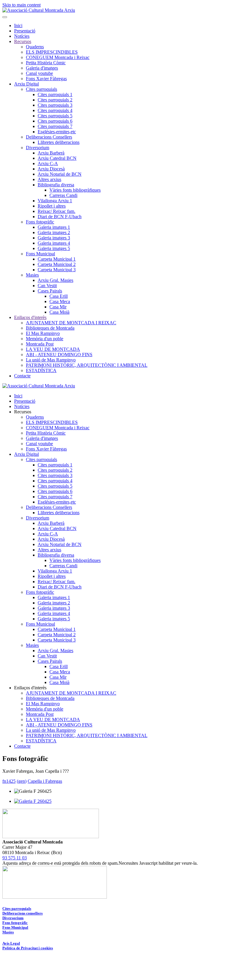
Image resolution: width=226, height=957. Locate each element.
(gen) (21, 781)
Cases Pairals (50, 290)
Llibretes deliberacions (58, 142)
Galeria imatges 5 (54, 248)
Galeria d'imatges (42, 67)
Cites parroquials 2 (55, 99)
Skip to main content (21, 4)
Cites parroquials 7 (55, 126)
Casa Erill (58, 296)
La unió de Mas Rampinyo (51, 359)
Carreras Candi (63, 195)
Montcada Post (40, 343)
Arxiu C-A (48, 163)
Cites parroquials (41, 89)
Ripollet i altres (52, 205)
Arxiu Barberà (51, 152)
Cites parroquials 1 (55, 94)
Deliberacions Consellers (49, 136)
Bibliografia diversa (56, 184)
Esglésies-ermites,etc (57, 131)
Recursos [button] (22, 411)
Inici (18, 25)
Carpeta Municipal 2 (57, 264)
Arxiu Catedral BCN (57, 158)
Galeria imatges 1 (54, 227)
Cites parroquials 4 (55, 110)
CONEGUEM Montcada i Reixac (57, 57)
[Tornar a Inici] (38, 10)
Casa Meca (59, 301)
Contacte (22, 375)
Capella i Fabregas (45, 781)
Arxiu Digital (26, 83)
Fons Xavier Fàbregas (46, 78)
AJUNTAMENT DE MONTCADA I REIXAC (71, 322)
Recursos (22, 41)
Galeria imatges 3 (54, 237)
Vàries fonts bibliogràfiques (75, 190)
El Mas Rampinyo (43, 333)
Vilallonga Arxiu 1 (55, 200)
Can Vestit (47, 285)
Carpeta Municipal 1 (57, 259)
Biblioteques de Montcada (50, 327)
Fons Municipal (40, 253)
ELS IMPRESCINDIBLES (52, 52)
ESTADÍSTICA (41, 370)
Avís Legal (11, 943)
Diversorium (37, 147)
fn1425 (9, 781)
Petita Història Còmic (46, 62)
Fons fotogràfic (40, 221)
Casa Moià (59, 312)
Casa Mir (58, 306)
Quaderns (35, 46)
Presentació (24, 30)
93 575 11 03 (14, 857)
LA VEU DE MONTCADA (53, 349)
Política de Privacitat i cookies (27, 948)
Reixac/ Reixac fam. (56, 211)
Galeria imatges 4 (54, 243)
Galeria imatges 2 (54, 232)
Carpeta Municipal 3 (57, 269)
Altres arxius (49, 179)
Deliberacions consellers (22, 913)
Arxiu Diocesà (51, 168)
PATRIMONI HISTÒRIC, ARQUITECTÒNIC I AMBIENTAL (86, 365)
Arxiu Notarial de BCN (60, 174)
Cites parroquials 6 (55, 121)
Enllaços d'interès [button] (30, 687)
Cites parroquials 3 (55, 105)
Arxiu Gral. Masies (55, 280)
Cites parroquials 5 (55, 115)
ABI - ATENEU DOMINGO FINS (59, 354)
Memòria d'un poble (44, 338)
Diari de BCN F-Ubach (60, 216)
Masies (32, 274)
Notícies (21, 36)
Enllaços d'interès (30, 317)
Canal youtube (39, 73)
